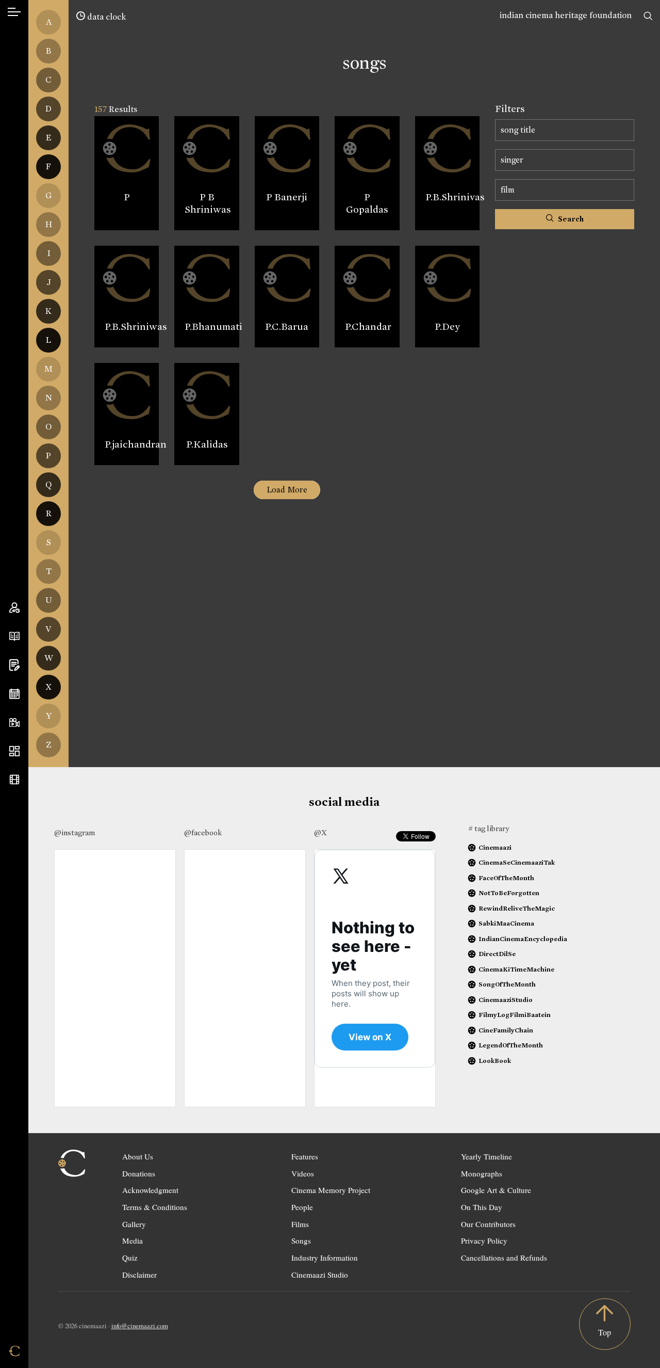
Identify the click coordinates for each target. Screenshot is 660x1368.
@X (320, 832)
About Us (137, 1156)
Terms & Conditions (154, 1207)
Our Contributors (488, 1224)
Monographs (481, 1173)
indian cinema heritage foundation (566, 15)
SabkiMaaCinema (506, 923)
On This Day (481, 1207)
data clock (105, 16)
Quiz (130, 1257)
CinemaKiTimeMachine (516, 969)
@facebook (203, 832)
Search (570, 219)
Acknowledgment (150, 1190)
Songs (301, 1240)
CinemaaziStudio (505, 1000)
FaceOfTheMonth (506, 878)
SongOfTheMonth (507, 984)
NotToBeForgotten (508, 893)
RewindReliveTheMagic (516, 908)
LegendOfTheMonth (510, 1045)
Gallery (134, 1224)
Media (132, 1240)
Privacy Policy (484, 1240)
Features (304, 1156)
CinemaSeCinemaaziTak (516, 862)
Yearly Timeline (486, 1156)
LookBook (494, 1060)
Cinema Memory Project (330, 1190)
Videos (302, 1173)
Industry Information (324, 1257)
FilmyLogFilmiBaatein (514, 1015)
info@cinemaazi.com (139, 1325)
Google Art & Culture (496, 1190)
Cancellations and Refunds (504, 1257)
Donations (138, 1173)
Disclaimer (139, 1274)
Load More (287, 490)
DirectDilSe (497, 954)
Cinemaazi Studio (319, 1274)
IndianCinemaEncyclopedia (522, 939)
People (302, 1207)
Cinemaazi (495, 847)
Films (300, 1224)
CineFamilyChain (505, 1030)
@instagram (74, 832)
